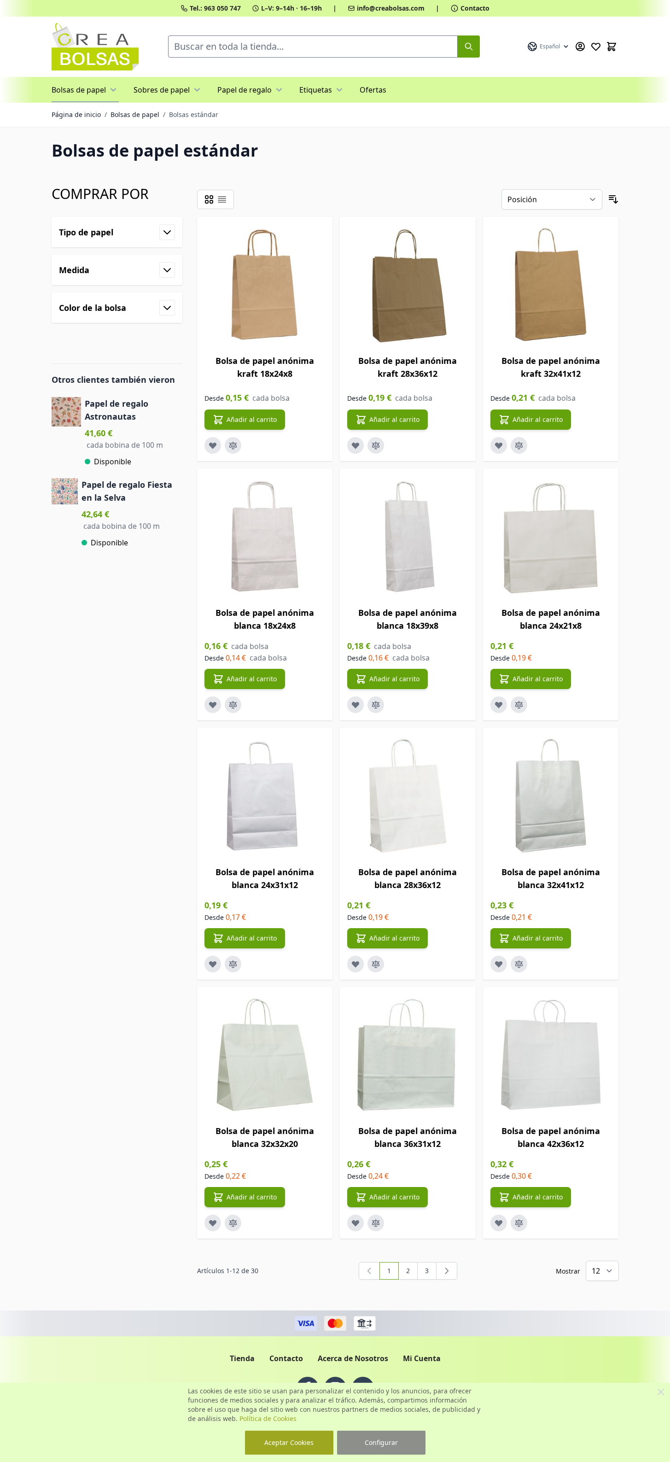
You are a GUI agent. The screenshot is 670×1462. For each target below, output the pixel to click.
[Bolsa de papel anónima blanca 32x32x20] (265, 1055)
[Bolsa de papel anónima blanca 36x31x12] (407, 1055)
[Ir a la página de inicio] (95, 46)
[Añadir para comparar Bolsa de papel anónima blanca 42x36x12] (519, 1223)
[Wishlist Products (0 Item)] (595, 46)
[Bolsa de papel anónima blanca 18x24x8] (265, 536)
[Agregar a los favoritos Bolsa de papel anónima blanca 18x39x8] (355, 704)
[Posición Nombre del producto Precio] (551, 199)
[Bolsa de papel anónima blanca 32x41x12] (551, 795)
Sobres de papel (162, 90)
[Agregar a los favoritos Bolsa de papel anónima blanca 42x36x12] (498, 1223)
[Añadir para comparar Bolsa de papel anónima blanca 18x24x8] (233, 704)
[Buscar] (469, 46)
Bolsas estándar (193, 114)
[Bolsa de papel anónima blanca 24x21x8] (551, 536)
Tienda (242, 1358)
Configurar (381, 1442)
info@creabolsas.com (391, 8)
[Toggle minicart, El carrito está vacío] (611, 46)
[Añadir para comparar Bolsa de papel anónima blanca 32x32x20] (233, 1223)
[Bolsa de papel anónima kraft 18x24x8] (265, 284)
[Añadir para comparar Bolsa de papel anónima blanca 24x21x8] (519, 704)
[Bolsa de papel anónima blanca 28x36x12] (407, 795)
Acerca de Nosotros (353, 1358)
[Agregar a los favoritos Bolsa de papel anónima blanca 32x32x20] (212, 1223)
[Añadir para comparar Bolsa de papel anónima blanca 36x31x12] (375, 1223)
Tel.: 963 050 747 (215, 8)
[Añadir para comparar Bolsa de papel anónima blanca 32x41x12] (519, 964)
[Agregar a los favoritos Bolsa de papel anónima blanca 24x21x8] (498, 704)
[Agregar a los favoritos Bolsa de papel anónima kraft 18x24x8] (212, 445)
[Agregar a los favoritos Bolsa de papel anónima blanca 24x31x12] (212, 964)
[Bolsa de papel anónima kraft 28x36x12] (407, 284)
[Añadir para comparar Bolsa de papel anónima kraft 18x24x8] (233, 445)
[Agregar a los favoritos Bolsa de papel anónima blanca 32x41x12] (498, 964)
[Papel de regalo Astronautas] (67, 432)
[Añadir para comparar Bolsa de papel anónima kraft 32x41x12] (519, 445)
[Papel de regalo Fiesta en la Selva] (65, 513)
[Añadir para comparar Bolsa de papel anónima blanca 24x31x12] (233, 964)
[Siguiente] (446, 1271)
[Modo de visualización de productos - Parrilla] (209, 199)
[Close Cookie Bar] (660, 1392)
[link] (369, 1271)
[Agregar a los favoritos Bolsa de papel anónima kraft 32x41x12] (498, 445)
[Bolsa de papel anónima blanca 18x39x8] (407, 536)
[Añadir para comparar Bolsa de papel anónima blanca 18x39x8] (375, 704)
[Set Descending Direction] (613, 199)
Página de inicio (76, 114)
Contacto (474, 8)
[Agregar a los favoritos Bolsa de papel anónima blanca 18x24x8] (212, 704)
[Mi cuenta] (580, 46)
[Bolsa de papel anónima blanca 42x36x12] (551, 1055)
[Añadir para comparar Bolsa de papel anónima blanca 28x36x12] (375, 964)
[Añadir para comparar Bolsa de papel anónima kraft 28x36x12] (375, 445)
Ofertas (373, 90)
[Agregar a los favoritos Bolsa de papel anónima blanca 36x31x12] (355, 1223)
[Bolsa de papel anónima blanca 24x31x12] (265, 795)
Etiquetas (315, 90)
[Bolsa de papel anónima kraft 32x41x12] (551, 284)
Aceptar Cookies (289, 1442)
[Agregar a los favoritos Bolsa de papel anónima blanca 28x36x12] (355, 964)
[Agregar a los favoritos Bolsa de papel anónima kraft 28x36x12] (355, 445)
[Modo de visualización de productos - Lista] (221, 199)
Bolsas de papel (79, 90)
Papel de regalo (244, 90)
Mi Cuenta (422, 1358)
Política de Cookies (268, 1418)
